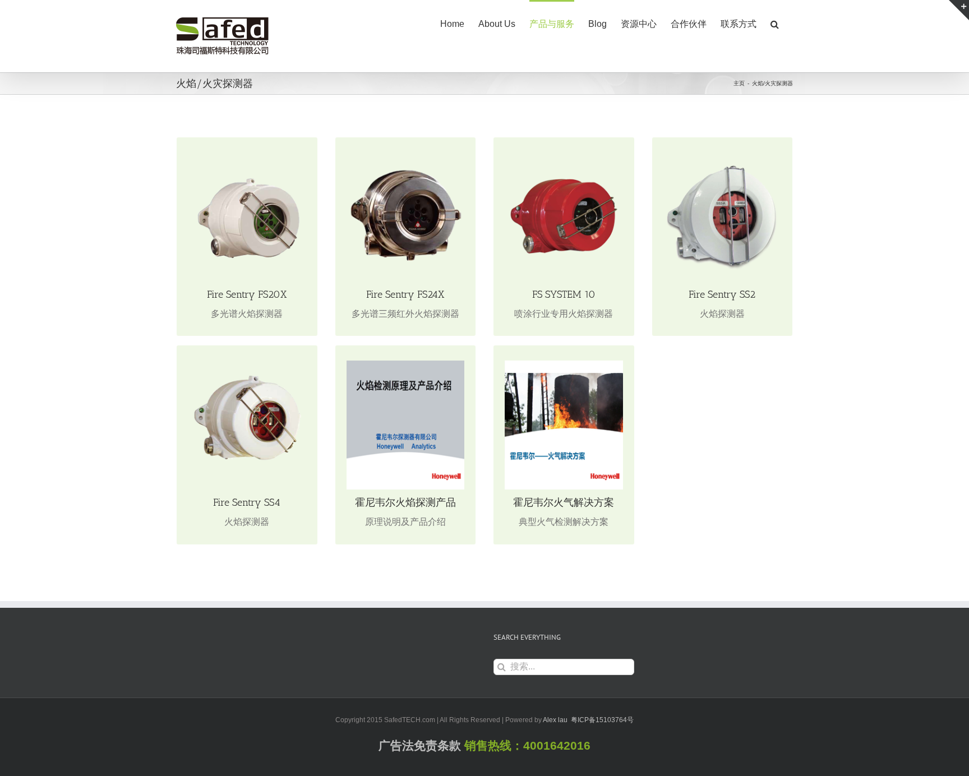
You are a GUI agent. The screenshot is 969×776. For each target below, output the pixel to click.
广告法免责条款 (420, 745)
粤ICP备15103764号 (602, 720)
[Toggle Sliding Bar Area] (959, 10)
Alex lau (555, 720)
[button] (774, 23)
